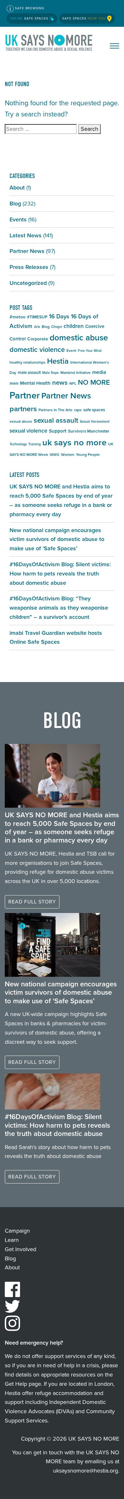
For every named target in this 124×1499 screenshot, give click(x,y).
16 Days (59, 316)
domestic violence (37, 350)
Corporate (37, 339)
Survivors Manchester (88, 431)
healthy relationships (27, 362)
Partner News (27, 251)
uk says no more (74, 442)
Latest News (26, 235)
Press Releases (29, 267)
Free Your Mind (89, 350)
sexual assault (56, 420)
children (74, 326)
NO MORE (94, 382)
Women (67, 454)
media (99, 372)
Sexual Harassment (94, 421)
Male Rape (50, 372)
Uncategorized (28, 283)
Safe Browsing (29, 8)
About (17, 187)
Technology (18, 444)
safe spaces (94, 410)
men (14, 383)
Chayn (56, 327)
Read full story (32, 901)
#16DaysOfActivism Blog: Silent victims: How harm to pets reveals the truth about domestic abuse (60, 573)
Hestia (58, 361)
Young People (88, 454)
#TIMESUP (37, 317)
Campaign (17, 1231)
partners (23, 408)
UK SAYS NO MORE (49, 44)
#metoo (17, 317)
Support (57, 430)
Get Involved (20, 1249)
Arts (37, 326)
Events (18, 219)
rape (78, 410)
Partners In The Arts (55, 410)
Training (34, 444)
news (60, 382)
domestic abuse (79, 337)
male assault (29, 372)
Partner (25, 395)
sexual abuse (21, 421)
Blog (15, 203)
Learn (12, 1240)
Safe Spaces (30, 18)
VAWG (54, 454)
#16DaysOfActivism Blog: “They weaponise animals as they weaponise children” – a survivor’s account (59, 607)
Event (71, 350)
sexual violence (28, 431)
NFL (72, 383)
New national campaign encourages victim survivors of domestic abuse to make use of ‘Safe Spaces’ (57, 539)
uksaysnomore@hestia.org (85, 1470)
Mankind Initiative (75, 372)
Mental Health (35, 383)
